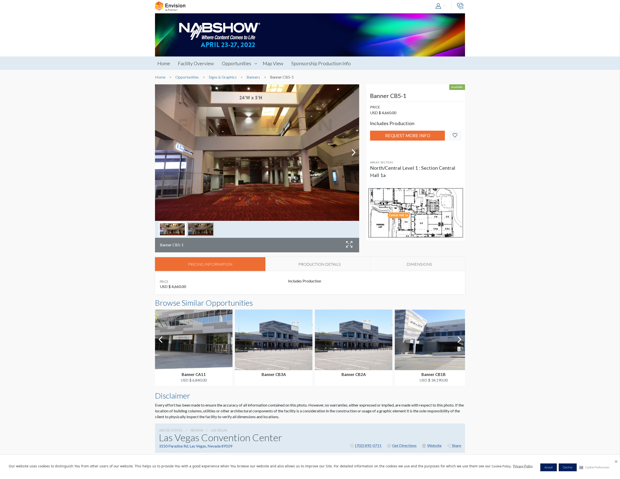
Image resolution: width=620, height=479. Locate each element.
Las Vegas (219, 430)
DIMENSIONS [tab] (419, 264)
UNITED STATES (170, 430)
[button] (594, 467)
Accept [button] (548, 467)
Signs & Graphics (223, 77)
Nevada (197, 430)
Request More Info (407, 135)
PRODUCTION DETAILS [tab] (319, 264)
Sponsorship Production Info (321, 63)
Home (163, 63)
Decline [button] (568, 467)
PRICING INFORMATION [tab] (210, 264)
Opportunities (236, 63)
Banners (253, 77)
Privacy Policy (523, 466)
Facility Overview (196, 63)
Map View (273, 63)
